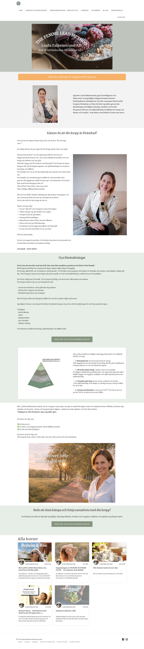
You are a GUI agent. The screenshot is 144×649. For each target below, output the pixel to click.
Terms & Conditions (47, 642)
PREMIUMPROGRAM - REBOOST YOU (64, 10)
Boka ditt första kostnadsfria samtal (72, 339)
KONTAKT (85, 10)
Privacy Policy (62, 642)
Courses (27, 642)
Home (20, 642)
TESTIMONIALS (117, 10)
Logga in (121, 17)
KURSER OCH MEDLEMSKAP (36, 10)
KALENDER (95, 10)
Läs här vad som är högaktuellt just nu (72, 76)
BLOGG (105, 10)
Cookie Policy (74, 642)
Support (35, 642)
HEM (21, 10)
